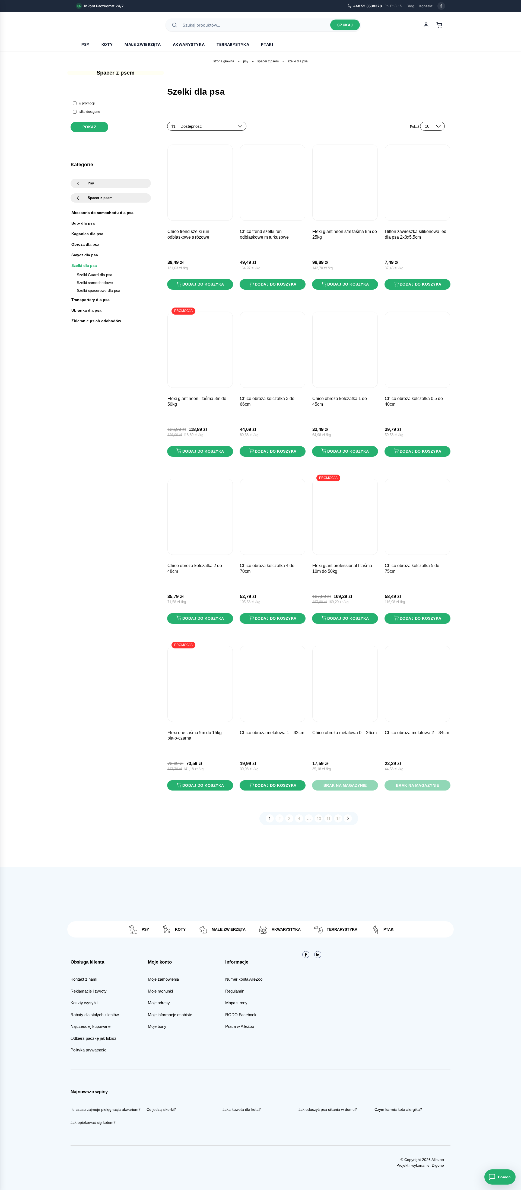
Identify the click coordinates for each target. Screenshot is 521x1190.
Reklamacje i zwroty (89, 991)
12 (338, 818)
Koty (107, 44)
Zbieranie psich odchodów (96, 321)
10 (319, 818)
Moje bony (157, 1026)
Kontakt (426, 6)
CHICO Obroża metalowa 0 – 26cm (344, 732)
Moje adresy (159, 1002)
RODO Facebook (240, 1014)
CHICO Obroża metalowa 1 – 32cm (272, 732)
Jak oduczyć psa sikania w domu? (327, 1109)
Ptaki (267, 44)
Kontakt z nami (84, 979)
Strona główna (223, 61)
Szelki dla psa (84, 265)
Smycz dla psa (84, 255)
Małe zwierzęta (143, 44)
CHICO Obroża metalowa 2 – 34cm (417, 732)
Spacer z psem (268, 61)
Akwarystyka (189, 44)
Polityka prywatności (89, 1050)
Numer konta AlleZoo (243, 979)
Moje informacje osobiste (170, 1014)
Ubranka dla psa (86, 310)
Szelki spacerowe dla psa (98, 290)
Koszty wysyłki (84, 1002)
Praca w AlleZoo (239, 1026)
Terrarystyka (233, 44)
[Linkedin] (317, 954)
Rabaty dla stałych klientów (95, 1014)
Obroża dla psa (85, 244)
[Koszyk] (439, 25)
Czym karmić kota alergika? (398, 1109)
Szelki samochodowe (95, 282)
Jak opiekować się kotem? (93, 1122)
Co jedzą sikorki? (161, 1109)
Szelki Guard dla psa (94, 275)
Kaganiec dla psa (87, 234)
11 (328, 818)
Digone (438, 1165)
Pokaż (89, 127)
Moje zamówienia (163, 979)
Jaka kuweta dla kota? (242, 1109)
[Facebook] (441, 6)
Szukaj (345, 25)
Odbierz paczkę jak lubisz (93, 1038)
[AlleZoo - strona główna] (95, 25)
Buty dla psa (83, 223)
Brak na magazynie (345, 785)
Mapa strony (236, 1002)
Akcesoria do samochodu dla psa (102, 212)
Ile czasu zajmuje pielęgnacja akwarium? (106, 1109)
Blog (410, 6)
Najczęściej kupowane (90, 1026)
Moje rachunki (160, 991)
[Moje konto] (426, 25)
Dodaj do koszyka (203, 284)
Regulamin (234, 991)
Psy (85, 44)
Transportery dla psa (90, 300)
